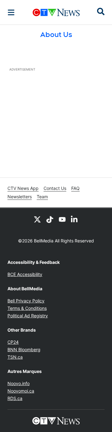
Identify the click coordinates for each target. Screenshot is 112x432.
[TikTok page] (50, 219)
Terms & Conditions (27, 308)
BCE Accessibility (24, 274)
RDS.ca (14, 398)
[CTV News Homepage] (56, 12)
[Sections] (11, 12)
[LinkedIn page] (74, 219)
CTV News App (23, 188)
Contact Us (55, 188)
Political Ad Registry (27, 315)
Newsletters (19, 196)
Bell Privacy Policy (25, 300)
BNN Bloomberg (23, 349)
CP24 (13, 342)
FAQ (75, 188)
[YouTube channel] (62, 219)
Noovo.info (18, 383)
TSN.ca (15, 357)
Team (42, 196)
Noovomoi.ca (20, 390)
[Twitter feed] (37, 219)
